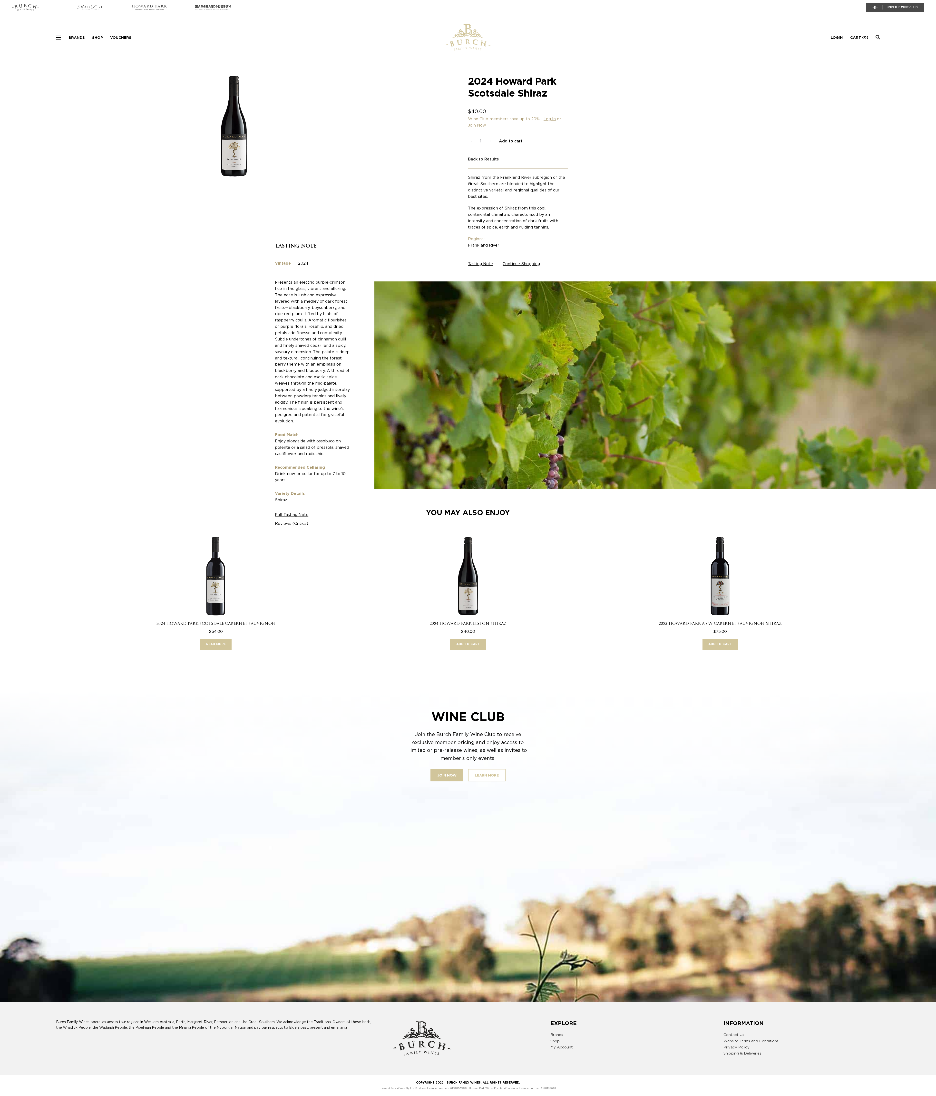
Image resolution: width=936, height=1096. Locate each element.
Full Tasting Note (291, 514)
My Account (561, 1047)
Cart (855, 37)
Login (837, 37)
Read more (216, 644)
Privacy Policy (736, 1047)
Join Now (477, 125)
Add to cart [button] (468, 644)
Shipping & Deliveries (742, 1053)
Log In (550, 119)
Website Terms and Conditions (751, 1041)
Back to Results (483, 159)
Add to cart (510, 141)
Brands (76, 37)
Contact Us (733, 1035)
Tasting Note (480, 263)
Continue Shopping (521, 263)
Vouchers (120, 37)
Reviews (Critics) (291, 523)
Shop (97, 37)
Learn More (487, 775)
